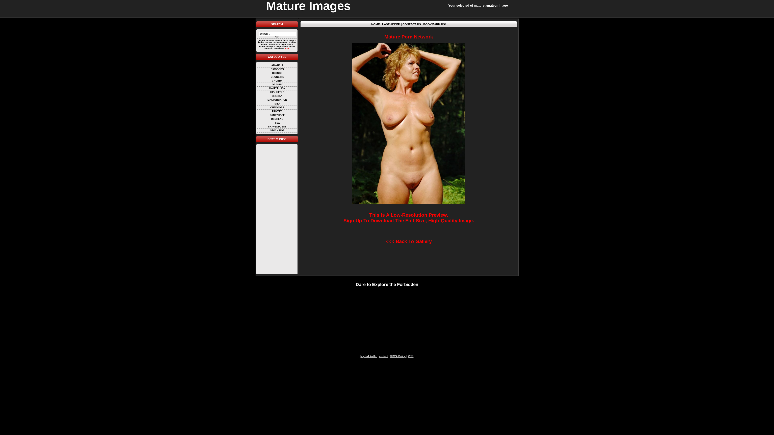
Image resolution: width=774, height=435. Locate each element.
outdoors (277, 107)
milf (277, 103)
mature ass (274, 44)
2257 (410, 356)
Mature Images (308, 6)
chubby (277, 80)
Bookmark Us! (434, 24)
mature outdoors (267, 46)
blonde (277, 73)
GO (277, 37)
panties (277, 111)
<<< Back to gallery (409, 241)
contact (383, 356)
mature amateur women (270, 40)
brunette (277, 77)
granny (277, 84)
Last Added (391, 24)
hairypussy (277, 88)
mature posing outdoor (276, 42)
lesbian (277, 96)
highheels (277, 92)
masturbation (277, 99)
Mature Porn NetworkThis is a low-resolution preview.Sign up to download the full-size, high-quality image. (408, 128)
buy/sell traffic (368, 356)
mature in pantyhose (274, 48)
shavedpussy (277, 126)
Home (375, 24)
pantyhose (277, 115)
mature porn (287, 44)
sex (277, 122)
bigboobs (277, 69)
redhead (277, 119)
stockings (277, 130)
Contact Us (412, 24)
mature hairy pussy (285, 46)
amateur (277, 65)
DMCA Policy (398, 356)
